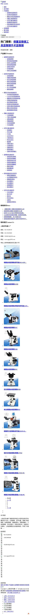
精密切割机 (10, 166)
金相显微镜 (10, 59)
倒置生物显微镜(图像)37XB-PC (14, 495)
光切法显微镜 (11, 123)
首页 (5, 7)
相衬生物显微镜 (11, 81)
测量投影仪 (10, 147)
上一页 (9, 500)
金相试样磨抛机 (11, 162)
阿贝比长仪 (10, 139)
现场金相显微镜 (11, 64)
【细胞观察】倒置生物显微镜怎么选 (14, 209)
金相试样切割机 (11, 156)
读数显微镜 (10, 119)
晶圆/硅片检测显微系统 (13, 98)
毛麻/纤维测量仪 (11, 151)
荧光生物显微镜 (11, 79)
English (6, 3)
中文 (2, 3)
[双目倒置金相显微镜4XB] (11, 386)
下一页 (9, 508)
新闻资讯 (22, 585)
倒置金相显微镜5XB (10, 349)
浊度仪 (9, 200)
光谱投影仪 (10, 145)
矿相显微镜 (10, 68)
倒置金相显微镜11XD (11, 284)
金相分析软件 (11, 66)
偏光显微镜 (10, 85)
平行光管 (9, 132)
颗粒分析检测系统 (12, 108)
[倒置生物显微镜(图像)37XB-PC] (12, 491)
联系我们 (6, 32)
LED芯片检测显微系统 (13, 96)
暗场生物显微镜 (11, 83)
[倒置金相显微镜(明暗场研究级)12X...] (12, 302)
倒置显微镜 (19, 41)
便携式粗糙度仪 (11, 175)
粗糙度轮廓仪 (11, 179)
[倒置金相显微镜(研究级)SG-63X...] (12, 259)
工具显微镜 (10, 115)
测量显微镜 (10, 121)
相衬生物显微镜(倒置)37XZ (13, 453)
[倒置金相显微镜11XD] (12, 280)
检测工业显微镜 (11, 63)
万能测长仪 (10, 138)
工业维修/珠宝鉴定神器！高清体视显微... (15, 215)
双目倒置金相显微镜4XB (12, 389)
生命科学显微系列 (12, 14)
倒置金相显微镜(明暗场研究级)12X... (16, 306)
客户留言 (6, 30)
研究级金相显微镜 (12, 61)
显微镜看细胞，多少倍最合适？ (13, 217)
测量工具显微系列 (12, 18)
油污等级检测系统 (12, 102)
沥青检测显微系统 (12, 100)
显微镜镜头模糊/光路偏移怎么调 (13, 211)
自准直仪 (9, 130)
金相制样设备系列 (12, 22)
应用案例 (6, 28)
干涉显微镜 (10, 125)
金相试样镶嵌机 (11, 164)
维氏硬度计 (10, 187)
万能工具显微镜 (11, 117)
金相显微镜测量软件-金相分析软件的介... (15, 218)
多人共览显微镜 (11, 87)
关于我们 (6, 9)
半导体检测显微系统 (13, 94)
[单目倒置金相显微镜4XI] (11, 406)
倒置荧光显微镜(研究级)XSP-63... (15, 431)
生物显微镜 (10, 75)
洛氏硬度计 (10, 181)
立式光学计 (10, 136)
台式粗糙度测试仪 (12, 177)
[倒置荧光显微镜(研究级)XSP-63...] (12, 427)
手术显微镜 (17, 45)
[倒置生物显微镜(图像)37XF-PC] (11, 469)
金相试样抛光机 (11, 160)
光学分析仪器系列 (12, 26)
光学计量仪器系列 (12, 20)
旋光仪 (9, 196)
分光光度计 (10, 192)
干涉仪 (9, 134)
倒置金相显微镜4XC (11, 369)
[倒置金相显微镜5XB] (12, 345)
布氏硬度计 (10, 183)
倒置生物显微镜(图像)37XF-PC (14, 473)
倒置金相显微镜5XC (11, 327)
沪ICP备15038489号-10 (13, 592)
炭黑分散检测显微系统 (13, 106)
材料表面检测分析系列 (13, 24)
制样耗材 (9, 170)
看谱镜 (9, 141)
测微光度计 (10, 143)
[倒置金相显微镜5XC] (12, 324)
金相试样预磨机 (11, 158)
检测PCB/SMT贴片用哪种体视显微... (14, 213)
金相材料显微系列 (12, 12)
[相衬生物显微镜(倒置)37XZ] (12, 449)
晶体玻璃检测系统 (12, 110)
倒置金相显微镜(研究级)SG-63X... (15, 262)
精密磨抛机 (10, 168)
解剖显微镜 (10, 89)
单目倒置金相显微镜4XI (12, 409)
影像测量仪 (10, 149)
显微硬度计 (10, 185)
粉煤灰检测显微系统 (13, 104)
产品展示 (6, 10)
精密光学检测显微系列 (13, 16)
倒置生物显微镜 (11, 77)
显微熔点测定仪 (11, 202)
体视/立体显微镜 (11, 70)
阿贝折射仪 (10, 198)
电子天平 (9, 194)
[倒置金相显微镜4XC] (11, 366)
